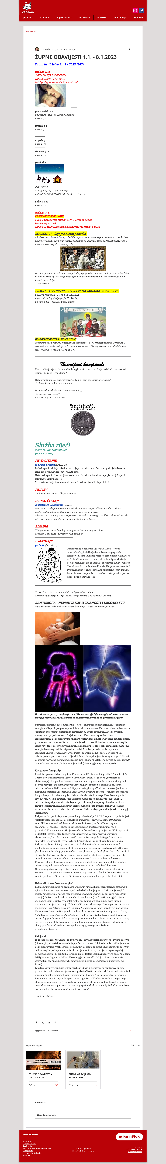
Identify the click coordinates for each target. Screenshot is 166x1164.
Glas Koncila (27, 1146)
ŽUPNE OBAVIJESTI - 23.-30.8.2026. (40, 1076)
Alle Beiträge (31, 31)
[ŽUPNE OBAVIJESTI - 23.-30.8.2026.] (43, 1060)
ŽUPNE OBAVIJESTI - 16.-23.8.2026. (80, 1076)
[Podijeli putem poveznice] (55, 1022)
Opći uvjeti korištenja (134, 1149)
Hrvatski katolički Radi (31, 1153)
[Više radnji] (129, 49)
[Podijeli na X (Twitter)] (42, 1022)
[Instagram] (135, 10)
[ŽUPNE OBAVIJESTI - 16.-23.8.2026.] (83, 1060)
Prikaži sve (135, 1045)
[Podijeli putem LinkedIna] (49, 1022)
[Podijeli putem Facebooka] (36, 1022)
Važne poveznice (30, 1134)
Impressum (137, 1147)
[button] (136, 31)
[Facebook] (141, 10)
